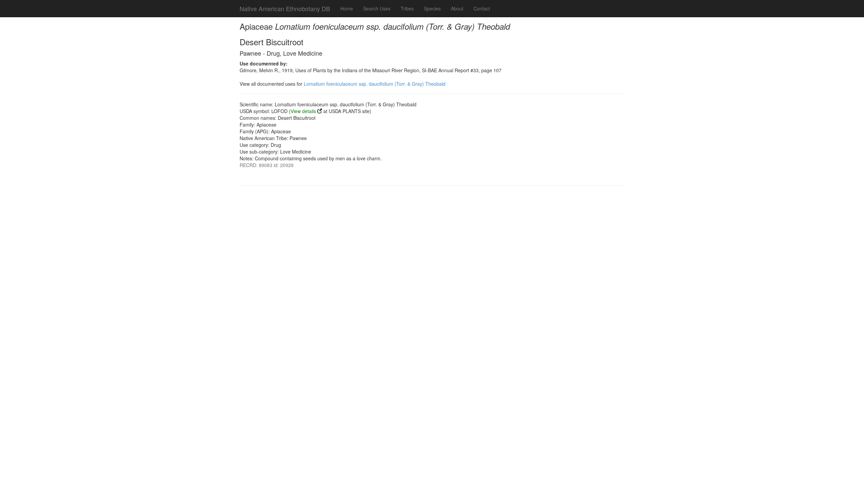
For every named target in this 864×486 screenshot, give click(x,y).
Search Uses (376, 8)
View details (303, 111)
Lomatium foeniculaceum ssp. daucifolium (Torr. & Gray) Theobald (375, 83)
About (457, 8)
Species (432, 8)
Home (346, 8)
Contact (482, 8)
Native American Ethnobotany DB (285, 8)
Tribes (407, 8)
